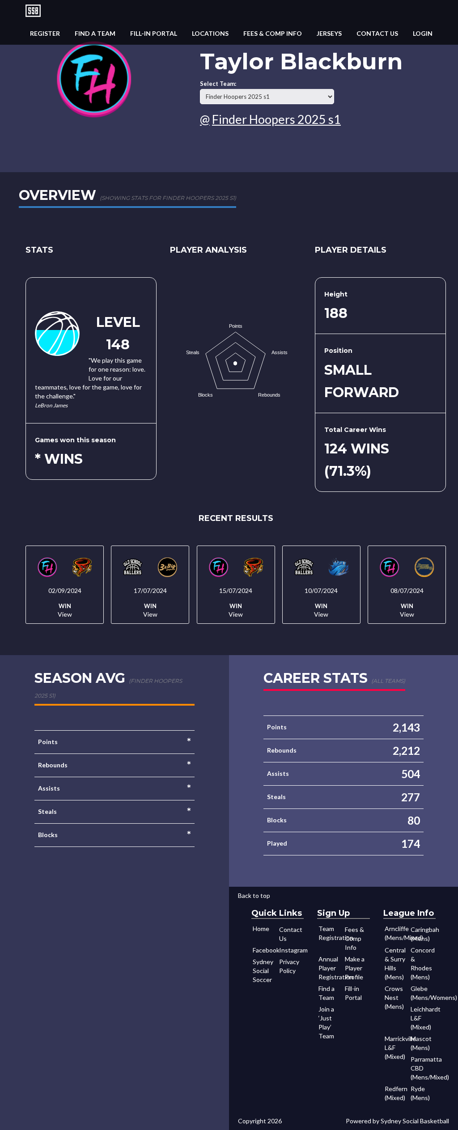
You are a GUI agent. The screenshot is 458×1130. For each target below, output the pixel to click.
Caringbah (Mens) (423, 934)
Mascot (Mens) (421, 1043)
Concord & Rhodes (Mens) (423, 963)
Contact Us (377, 33)
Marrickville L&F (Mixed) (397, 1047)
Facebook (265, 950)
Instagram (291, 950)
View (65, 614)
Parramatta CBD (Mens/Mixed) (423, 1068)
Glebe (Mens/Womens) (423, 993)
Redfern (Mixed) (396, 1093)
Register (45, 33)
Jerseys (329, 33)
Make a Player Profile (355, 968)
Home (261, 928)
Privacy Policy (289, 966)
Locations (210, 33)
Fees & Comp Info (272, 33)
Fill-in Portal (153, 33)
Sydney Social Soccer (263, 970)
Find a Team (95, 33)
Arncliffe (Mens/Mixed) (397, 933)
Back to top (254, 895)
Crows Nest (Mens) (394, 997)
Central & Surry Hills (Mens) (395, 963)
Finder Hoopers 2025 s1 (276, 119)
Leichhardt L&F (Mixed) (423, 1018)
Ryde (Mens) (420, 1093)
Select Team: (218, 83)
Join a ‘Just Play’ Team (326, 1022)
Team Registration (331, 933)
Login (423, 33)
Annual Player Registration (331, 968)
